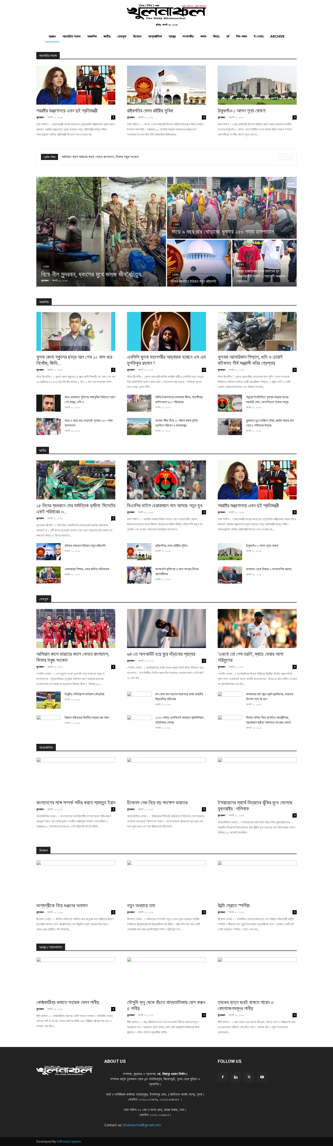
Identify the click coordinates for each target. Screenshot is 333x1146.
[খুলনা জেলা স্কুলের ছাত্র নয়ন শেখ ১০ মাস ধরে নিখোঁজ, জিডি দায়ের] (75, 331)
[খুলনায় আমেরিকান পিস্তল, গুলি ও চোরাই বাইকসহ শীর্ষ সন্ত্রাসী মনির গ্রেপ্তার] (257, 331)
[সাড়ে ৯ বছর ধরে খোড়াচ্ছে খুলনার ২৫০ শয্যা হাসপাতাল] (232, 208)
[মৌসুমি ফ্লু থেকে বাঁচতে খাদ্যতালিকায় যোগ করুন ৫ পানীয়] (166, 976)
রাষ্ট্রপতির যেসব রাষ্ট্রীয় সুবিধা (150, 111)
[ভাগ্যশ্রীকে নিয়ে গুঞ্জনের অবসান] (75, 879)
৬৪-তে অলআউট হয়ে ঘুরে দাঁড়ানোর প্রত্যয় (87, 157)
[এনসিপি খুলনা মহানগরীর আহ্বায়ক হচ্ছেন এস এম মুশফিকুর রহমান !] (166, 331)
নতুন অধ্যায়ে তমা (141, 905)
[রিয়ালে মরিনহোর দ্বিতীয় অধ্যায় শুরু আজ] (48, 723)
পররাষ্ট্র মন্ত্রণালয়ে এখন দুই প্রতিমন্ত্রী (67, 111)
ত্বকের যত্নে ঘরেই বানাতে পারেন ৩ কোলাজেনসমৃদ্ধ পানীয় (246, 1005)
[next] (289, 157)
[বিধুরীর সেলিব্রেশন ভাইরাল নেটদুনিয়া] (48, 700)
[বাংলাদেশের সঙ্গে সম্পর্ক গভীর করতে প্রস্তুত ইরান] (75, 777)
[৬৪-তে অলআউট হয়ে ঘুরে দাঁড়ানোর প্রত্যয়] (166, 628)
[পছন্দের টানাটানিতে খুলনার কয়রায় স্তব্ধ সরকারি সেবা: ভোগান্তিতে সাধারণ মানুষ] (230, 403)
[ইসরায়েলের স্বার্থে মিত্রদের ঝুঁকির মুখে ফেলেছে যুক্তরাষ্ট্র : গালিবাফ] (257, 777)
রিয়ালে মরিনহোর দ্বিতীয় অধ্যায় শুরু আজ (87, 717)
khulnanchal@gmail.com (142, 1125)
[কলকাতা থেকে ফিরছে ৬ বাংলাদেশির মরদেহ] (230, 575)
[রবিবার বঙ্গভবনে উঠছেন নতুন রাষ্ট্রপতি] (199, 263)
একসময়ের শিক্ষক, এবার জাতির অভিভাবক (87, 569)
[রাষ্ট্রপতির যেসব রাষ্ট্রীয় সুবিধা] (166, 85)
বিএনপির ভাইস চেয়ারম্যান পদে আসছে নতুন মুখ (164, 505)
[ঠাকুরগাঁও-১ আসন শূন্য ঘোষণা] (257, 85)
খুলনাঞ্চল (40, 117)
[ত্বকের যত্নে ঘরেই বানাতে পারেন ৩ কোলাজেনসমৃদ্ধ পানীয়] (257, 976)
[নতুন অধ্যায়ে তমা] (166, 879)
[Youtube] (262, 1077)
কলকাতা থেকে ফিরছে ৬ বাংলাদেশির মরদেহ (269, 569)
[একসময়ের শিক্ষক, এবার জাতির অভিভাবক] (48, 575)
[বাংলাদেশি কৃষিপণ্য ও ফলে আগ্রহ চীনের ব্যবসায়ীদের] (139, 575)
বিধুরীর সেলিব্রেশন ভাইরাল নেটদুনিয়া (84, 694)
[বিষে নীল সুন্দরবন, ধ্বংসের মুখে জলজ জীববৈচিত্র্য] (101, 232)
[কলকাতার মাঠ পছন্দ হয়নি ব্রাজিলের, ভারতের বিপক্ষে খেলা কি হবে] (230, 700)
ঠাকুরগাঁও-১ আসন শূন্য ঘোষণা (241, 111)
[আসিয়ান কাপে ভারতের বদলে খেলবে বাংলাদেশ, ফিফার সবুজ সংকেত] (75, 628)
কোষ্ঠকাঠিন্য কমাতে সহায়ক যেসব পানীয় (67, 1002)
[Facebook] (222, 1077)
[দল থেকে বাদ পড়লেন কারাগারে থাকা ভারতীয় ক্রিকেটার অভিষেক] (139, 700)
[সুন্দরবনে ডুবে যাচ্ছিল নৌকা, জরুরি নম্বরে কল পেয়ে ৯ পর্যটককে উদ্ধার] (230, 426)
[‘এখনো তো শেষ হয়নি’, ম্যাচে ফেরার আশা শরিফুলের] (257, 628)
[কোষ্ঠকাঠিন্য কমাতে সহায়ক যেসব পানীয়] (75, 976)
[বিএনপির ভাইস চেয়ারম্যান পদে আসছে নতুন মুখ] (166, 479)
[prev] (281, 157)
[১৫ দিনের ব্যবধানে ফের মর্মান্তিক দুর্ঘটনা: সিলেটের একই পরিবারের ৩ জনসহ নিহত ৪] (75, 479)
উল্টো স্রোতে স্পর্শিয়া (234, 905)
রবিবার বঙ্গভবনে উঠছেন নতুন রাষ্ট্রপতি (85, 546)
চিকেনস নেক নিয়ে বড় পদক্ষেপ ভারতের (157, 803)
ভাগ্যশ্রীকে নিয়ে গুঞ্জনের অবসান (62, 905)
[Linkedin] (236, 1077)
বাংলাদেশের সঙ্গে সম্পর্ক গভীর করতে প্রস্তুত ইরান (75, 803)
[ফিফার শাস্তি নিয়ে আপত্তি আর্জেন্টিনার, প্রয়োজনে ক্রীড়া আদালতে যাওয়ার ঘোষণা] (230, 723)
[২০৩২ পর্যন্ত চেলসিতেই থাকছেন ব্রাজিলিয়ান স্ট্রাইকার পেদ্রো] (139, 723)
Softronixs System (69, 1141)
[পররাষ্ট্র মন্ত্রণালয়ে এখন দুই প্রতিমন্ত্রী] (75, 85)
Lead (46, 266)
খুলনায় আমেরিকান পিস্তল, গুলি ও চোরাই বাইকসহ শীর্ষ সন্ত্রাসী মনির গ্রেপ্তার (250, 360)
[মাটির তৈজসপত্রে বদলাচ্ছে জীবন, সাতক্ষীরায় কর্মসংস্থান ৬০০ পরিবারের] (139, 403)
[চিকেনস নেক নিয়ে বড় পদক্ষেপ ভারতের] (166, 777)
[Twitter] (249, 1077)
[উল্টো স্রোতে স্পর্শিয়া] (257, 879)
